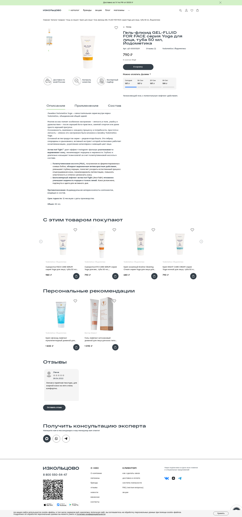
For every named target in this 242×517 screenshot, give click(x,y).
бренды (94, 483)
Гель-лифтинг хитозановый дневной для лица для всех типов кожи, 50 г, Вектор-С (100, 339)
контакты (95, 502)
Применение (86, 105)
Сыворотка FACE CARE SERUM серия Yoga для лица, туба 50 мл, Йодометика (61, 268)
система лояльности (132, 483)
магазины (95, 478)
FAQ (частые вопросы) (132, 488)
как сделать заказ (131, 473)
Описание (55, 105)
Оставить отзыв (54, 408)
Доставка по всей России (59, 81)
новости (94, 492)
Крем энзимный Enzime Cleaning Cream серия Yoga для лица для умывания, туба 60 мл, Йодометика (139, 268)
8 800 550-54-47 (55, 475)
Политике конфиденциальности (90, 514)
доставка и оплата (131, 478)
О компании (96, 473)
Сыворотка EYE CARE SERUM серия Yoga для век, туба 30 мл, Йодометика (101, 268)
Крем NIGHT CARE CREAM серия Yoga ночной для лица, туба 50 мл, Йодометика (179, 268)
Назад (128, 27)
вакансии (95, 497)
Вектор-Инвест (91, 333)
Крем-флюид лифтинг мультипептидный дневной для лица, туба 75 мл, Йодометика (60, 339)
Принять (221, 513)
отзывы (94, 488)
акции (125, 492)
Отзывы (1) (151, 49)
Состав (114, 105)
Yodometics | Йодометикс (174, 49)
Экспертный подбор (112, 81)
